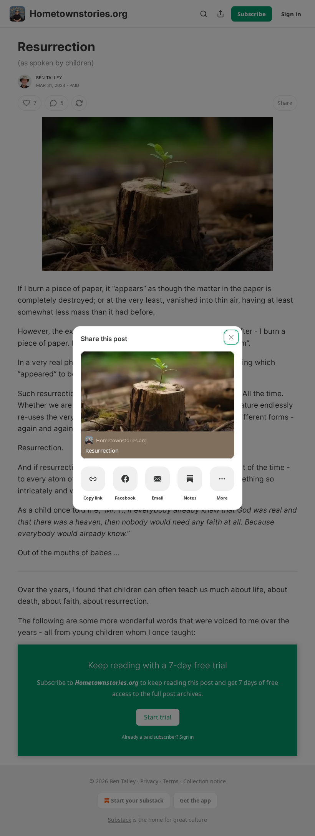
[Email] (157, 478)
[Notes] (189, 478)
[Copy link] (93, 478)
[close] (231, 337)
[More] (222, 478)
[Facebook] (125, 478)
